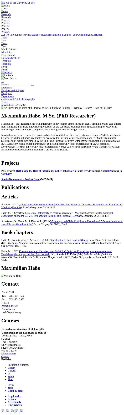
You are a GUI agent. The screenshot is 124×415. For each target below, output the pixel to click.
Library (11, 367)
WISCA (5, 31)
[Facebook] (3, 412)
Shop (10, 379)
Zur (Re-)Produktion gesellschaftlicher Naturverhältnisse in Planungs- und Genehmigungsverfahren (52, 34)
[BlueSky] (8, 412)
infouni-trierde (8, 353)
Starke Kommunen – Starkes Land (20, 179)
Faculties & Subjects (18, 364)
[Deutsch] (6, 72)
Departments (7, 96)
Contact (5, 356)
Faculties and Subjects (12, 90)
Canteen (12, 370)
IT (9, 373)
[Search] (32, 85)
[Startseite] (18, 2)
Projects (5, 20)
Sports (11, 376)
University (6, 87)
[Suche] (2, 82)
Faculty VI (6, 93)
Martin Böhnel (8, 49)
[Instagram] (17, 412)
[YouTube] (13, 412)
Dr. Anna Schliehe (10, 58)
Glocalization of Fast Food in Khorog (69, 240)
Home (4, 11)
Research (6, 14)
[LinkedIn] (22, 412)
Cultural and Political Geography (18, 99)
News (4, 66)
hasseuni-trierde (10, 305)
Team (4, 37)
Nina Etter (6, 52)
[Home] (5, 5)
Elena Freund (8, 55)
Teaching (6, 60)
